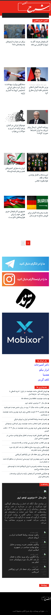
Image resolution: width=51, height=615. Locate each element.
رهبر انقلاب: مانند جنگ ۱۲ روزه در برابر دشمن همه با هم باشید (25, 407)
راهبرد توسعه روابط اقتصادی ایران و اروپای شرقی (30, 419)
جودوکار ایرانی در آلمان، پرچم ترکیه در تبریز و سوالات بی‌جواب (15, 128)
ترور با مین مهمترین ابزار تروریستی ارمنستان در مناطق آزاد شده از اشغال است (26, 460)
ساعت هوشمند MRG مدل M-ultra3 (34, 398)
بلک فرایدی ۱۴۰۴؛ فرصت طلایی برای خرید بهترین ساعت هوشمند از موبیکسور (26, 413)
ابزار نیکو (44, 369)
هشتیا (46, 374)
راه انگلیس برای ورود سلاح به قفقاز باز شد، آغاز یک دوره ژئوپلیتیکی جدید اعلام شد (29, 449)
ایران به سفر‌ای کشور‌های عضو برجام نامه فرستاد (15, 170)
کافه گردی (43, 379)
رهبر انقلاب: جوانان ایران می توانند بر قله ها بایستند (29, 442)
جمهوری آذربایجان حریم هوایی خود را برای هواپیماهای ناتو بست (15, 214)
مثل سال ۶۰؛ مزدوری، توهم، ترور (36, 403)
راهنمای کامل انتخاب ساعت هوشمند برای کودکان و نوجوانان (26, 423)
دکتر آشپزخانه (41, 364)
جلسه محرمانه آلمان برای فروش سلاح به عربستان (38, 214)
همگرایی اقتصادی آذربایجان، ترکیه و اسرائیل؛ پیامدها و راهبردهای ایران (29, 475)
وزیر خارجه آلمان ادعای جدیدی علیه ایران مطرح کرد (38, 90)
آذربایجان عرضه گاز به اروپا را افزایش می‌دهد (39, 43)
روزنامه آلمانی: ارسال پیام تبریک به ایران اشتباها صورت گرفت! (38, 130)
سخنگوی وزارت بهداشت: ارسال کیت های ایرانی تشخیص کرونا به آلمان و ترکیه (14, 89)
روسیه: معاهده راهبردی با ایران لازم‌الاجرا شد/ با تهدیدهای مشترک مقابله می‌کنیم (28, 468)
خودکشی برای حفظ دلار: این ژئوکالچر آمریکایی (31, 454)
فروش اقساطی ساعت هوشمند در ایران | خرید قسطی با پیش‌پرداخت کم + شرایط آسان (29, 393)
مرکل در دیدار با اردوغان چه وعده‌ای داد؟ (15, 43)
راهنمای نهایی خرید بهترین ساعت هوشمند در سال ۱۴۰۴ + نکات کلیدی (26, 429)
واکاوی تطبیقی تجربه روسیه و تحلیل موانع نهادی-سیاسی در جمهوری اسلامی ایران (27, 437)
